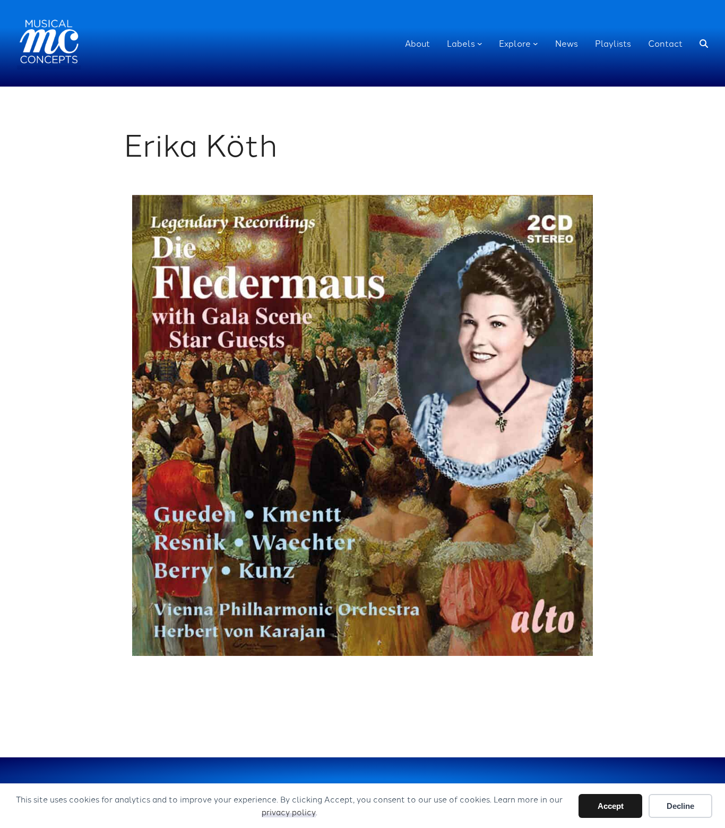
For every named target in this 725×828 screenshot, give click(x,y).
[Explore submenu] (535, 43)
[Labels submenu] (479, 43)
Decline (680, 805)
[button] (704, 43)
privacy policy (289, 811)
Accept (611, 805)
